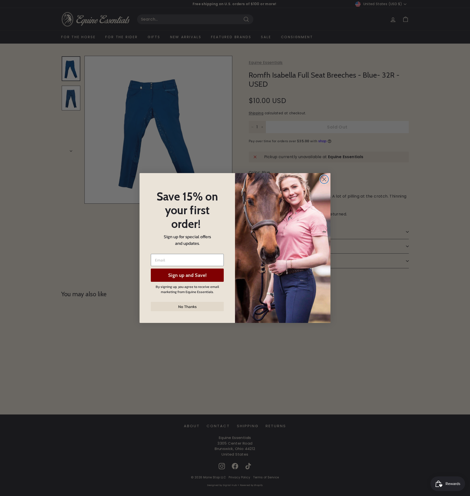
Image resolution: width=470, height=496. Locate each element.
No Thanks (187, 306)
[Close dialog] (324, 179)
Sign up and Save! (187, 275)
